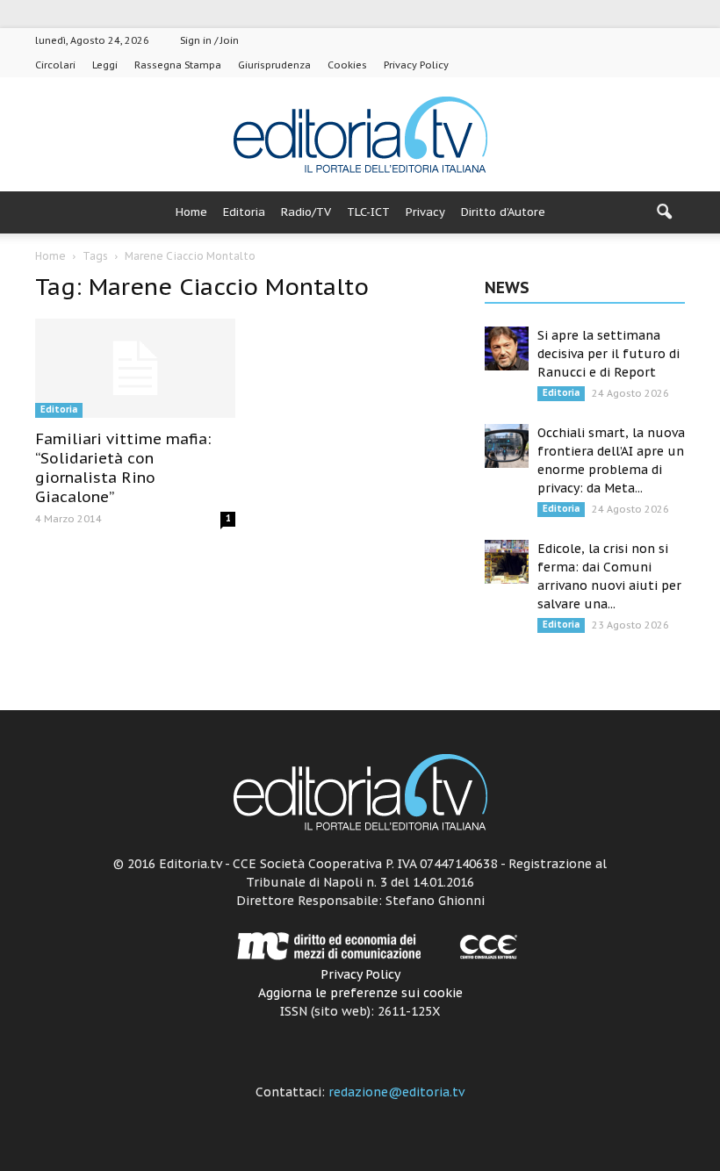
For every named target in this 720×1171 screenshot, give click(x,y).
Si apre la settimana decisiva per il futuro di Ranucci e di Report (608, 353)
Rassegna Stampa (177, 65)
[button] (664, 212)
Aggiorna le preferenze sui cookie (360, 993)
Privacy (425, 212)
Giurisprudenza (274, 65)
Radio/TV (306, 212)
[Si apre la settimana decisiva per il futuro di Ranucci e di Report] (507, 348)
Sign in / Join (209, 40)
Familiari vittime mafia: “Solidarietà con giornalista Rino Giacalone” (123, 467)
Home (191, 212)
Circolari (55, 65)
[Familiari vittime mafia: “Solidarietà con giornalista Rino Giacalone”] (135, 368)
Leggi (105, 65)
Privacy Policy (416, 65)
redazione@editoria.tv (396, 1092)
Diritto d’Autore (503, 212)
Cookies (347, 65)
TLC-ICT (368, 212)
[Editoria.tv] (360, 136)
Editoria (244, 212)
